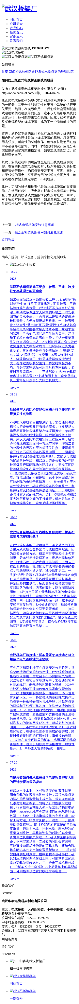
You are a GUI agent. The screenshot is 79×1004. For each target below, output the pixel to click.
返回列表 (8, 240)
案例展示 (16, 36)
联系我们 (16, 40)
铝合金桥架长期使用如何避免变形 (39, 232)
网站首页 (16, 19)
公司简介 (16, 23)
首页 (5, 71)
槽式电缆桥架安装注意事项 (34, 225)
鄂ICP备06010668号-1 (36, 939)
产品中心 (16, 28)
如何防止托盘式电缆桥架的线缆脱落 (48, 71)
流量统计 (58, 939)
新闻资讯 (16, 32)
